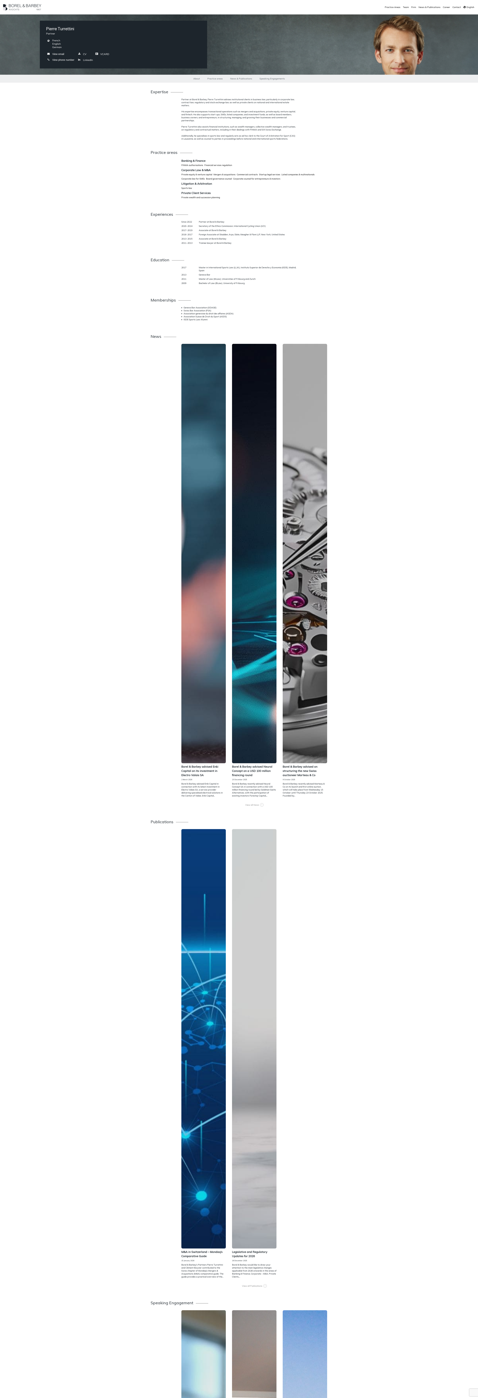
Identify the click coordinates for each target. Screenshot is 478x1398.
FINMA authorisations (192, 165)
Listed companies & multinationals (298, 174)
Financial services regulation (218, 165)
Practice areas (215, 78)
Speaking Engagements (272, 78)
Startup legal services (269, 174)
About (196, 78)
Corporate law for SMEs (193, 178)
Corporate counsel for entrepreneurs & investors (256, 178)
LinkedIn (88, 59)
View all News (252, 805)
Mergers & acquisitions (224, 174)
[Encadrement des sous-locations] (203, 780)
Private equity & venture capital (196, 174)
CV (84, 54)
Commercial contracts (247, 174)
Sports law (186, 188)
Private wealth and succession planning (200, 197)
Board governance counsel (219, 178)
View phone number (63, 60)
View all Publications (252, 1286)
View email (58, 54)
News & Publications (241, 78)
